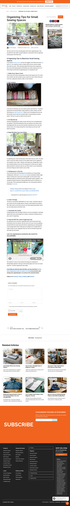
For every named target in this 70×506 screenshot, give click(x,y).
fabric (10, 64)
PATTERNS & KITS (19, 6)
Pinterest (31, 276)
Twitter (19, 276)
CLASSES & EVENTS (26, 6)
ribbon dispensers (18, 112)
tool (42, 62)
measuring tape (23, 175)
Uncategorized (13, 11)
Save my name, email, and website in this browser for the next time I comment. (23, 306)
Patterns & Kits (20, 470)
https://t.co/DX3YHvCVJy (16, 190)
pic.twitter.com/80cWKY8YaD (31, 190)
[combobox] (62, 6)
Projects (5, 448)
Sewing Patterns (7, 350)
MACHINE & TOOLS (33, 6)
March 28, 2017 (33, 195)
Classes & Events (20, 448)
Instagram (24, 276)
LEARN (10, 6)
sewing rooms (16, 62)
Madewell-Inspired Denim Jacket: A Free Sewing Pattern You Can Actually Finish (12, 396)
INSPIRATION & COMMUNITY (49, 6)
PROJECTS (14, 6)
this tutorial (14, 184)
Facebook (15, 276)
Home (7, 11)
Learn (28, 350)
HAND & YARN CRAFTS (40, 6)
